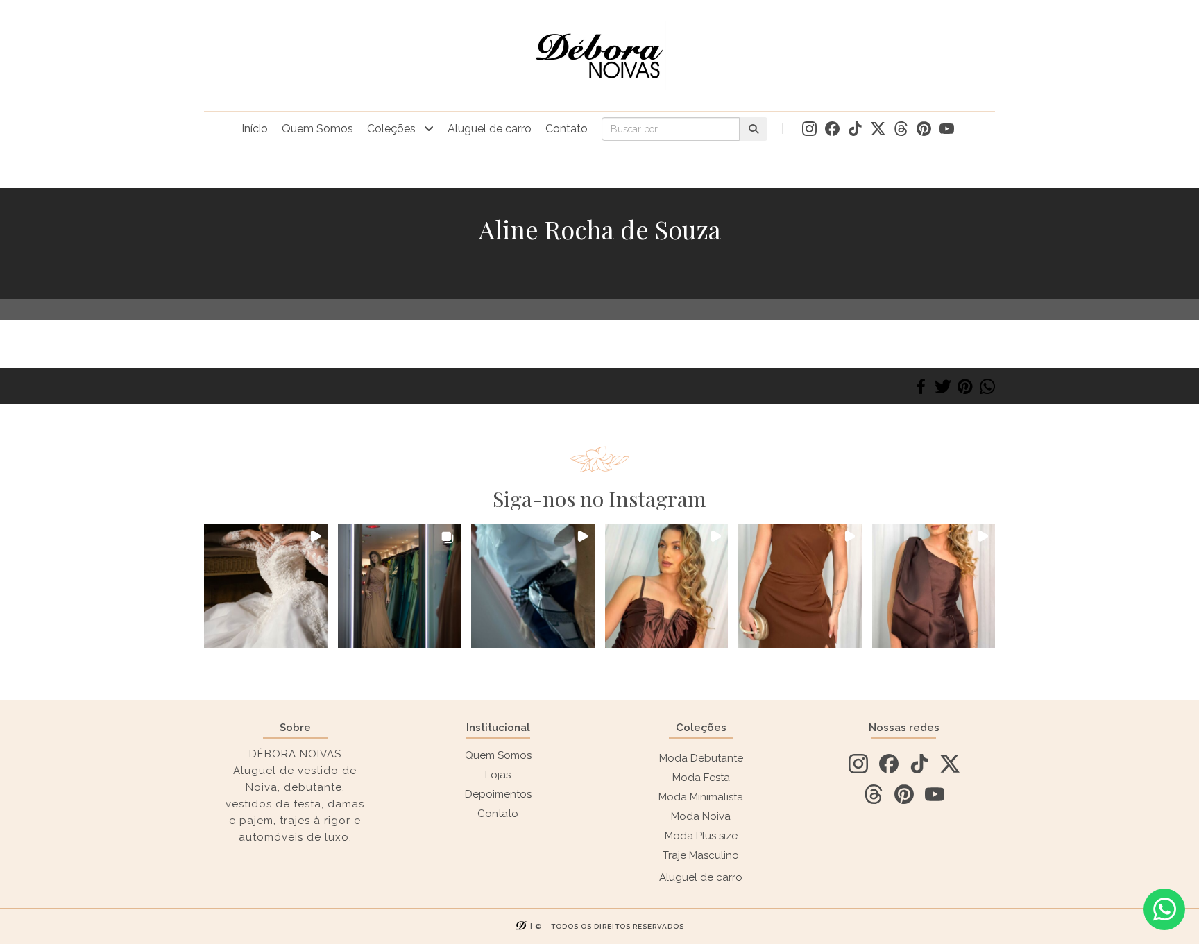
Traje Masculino (701, 855)
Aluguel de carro (490, 128)
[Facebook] (920, 386)
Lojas (498, 775)
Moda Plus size (701, 836)
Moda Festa (701, 777)
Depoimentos (498, 794)
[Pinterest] (965, 386)
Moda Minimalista (700, 797)
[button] (266, 586)
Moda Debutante (701, 758)
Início (254, 128)
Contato (566, 128)
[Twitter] (943, 386)
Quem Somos (317, 128)
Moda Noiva (701, 816)
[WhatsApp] (987, 386)
